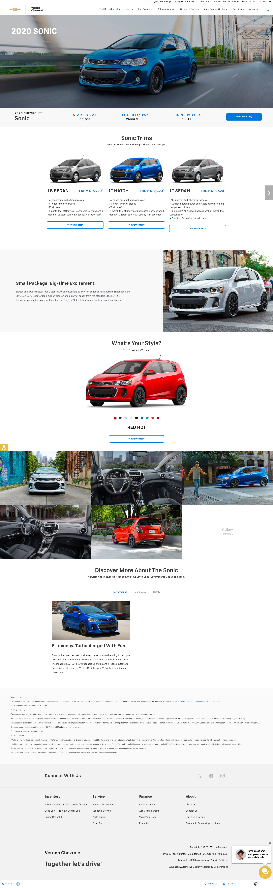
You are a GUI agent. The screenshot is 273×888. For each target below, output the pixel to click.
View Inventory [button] (244, 117)
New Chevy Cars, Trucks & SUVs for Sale (66, 805)
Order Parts (98, 823)
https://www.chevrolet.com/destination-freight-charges (197, 702)
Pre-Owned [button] (144, 10)
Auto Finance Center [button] (214, 10)
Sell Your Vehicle (166, 9)
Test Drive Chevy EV (110, 9)
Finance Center (147, 805)
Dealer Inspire (221, 867)
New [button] (129, 10)
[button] (267, 9)
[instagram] (222, 776)
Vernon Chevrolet (219, 847)
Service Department (103, 805)
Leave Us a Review (195, 817)
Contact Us (191, 811)
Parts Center (99, 817)
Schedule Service (101, 811)
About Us (190, 805)
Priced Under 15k (54, 817)
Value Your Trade (147, 817)
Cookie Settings (219, 860)
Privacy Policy (170, 854)
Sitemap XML (209, 854)
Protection (144, 823)
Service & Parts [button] (188, 10)
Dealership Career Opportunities (203, 823)
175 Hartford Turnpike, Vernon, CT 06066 (218, 2)
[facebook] (211, 776)
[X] (200, 776)
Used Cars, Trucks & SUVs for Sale (62, 811)
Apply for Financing (149, 811)
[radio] (115, 418)
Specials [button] (237, 10)
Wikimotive (204, 860)
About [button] (252, 10)
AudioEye (223, 854)
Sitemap (196, 854)
